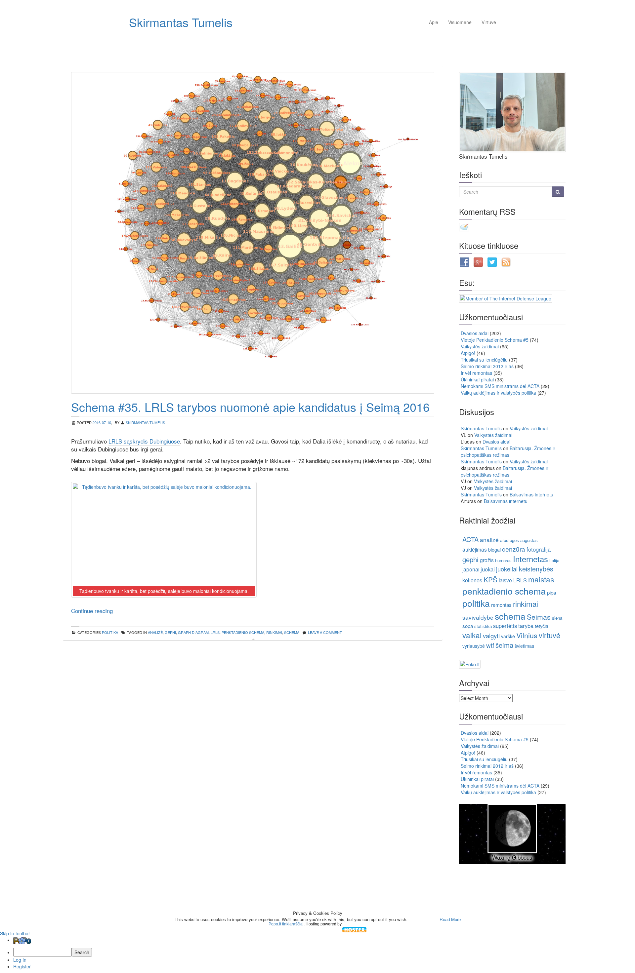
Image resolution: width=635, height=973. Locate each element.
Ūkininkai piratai (477, 379)
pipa (551, 592)
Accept (423, 919)
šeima (504, 645)
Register (22, 966)
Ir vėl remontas (476, 373)
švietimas (524, 645)
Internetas (530, 558)
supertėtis (505, 626)
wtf (490, 645)
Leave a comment (325, 632)
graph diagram (193, 632)
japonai (470, 569)
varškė (508, 636)
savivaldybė (477, 617)
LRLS (215, 632)
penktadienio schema (243, 632)
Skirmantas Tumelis (181, 22)
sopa (467, 625)
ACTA (470, 539)
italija (554, 560)
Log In (19, 959)
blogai (494, 549)
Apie (433, 22)
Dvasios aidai (474, 333)
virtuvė (549, 635)
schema (291, 632)
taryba (525, 626)
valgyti (491, 635)
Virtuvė (489, 22)
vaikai (472, 635)
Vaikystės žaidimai (480, 346)
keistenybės (536, 568)
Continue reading (92, 610)
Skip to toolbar (15, 933)
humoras (503, 560)
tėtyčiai (542, 625)
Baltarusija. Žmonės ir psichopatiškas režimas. (508, 451)
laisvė (505, 580)
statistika (483, 626)
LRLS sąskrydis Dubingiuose (144, 441)
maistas (541, 579)
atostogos (509, 540)
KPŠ (490, 579)
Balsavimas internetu (531, 494)
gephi (170, 632)
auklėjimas (474, 549)
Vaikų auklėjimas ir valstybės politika (498, 392)
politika (110, 632)
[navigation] (317, 953)
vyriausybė (473, 645)
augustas (529, 540)
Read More (450, 919)
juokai (488, 569)
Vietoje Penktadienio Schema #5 (495, 339)
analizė (155, 632)
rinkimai (274, 632)
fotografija (539, 549)
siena (557, 618)
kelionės (472, 580)
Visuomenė (460, 22)
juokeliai (507, 568)
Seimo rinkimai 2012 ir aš (487, 366)
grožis (487, 560)
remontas (501, 604)
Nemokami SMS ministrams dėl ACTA (500, 386)
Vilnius (526, 635)
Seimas (539, 616)
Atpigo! (468, 353)
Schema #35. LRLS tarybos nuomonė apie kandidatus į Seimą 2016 (250, 406)
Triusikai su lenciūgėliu (484, 359)
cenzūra (513, 548)
